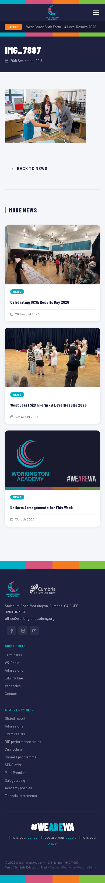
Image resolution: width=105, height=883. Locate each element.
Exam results (15, 734)
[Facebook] (11, 630)
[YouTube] (34, 630)
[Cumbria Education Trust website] (42, 589)
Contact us (13, 694)
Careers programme (20, 757)
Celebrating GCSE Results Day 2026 (39, 302)
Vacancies (13, 686)
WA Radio (12, 663)
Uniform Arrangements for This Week (41, 507)
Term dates (13, 655)
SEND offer (13, 765)
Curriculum (13, 749)
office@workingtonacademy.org (29, 618)
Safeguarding (15, 780)
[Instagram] (22, 630)
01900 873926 (15, 612)
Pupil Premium (16, 772)
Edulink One (14, 678)
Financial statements (21, 796)
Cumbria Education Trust (30, 867)
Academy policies (18, 788)
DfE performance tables (23, 742)
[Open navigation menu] (96, 12)
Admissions (14, 670)
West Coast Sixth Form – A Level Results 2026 (59, 27)
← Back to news (29, 168)
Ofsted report (15, 718)
